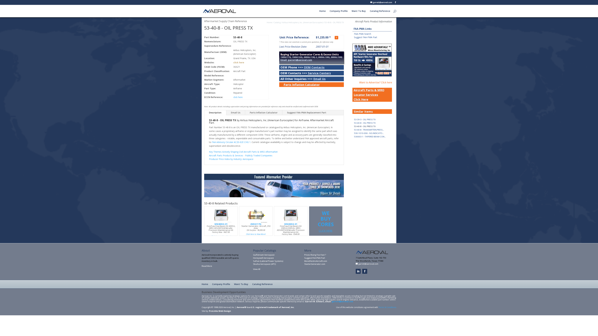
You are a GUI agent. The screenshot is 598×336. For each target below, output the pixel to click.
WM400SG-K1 (221, 224)
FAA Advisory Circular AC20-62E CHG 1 (231, 142)
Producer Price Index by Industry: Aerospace (231, 159)
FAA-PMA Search (362, 33)
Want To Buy (359, 11)
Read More (207, 266)
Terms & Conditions (387, 307)
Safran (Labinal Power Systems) (268, 261)
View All (256, 269)
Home (322, 11)
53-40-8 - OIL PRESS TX (334, 22)
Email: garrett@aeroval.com (296, 59)
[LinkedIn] (358, 271)
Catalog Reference (380, 11)
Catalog (277, 22)
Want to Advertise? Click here (375, 82)
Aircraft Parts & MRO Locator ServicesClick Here (369, 94)
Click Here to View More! (256, 234)
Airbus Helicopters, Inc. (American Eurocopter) (302, 22)
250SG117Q (255, 224)
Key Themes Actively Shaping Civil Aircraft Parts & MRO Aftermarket (243, 151)
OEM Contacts (314, 67)
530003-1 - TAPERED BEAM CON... (370, 136)
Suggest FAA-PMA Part (365, 37)
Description (215, 112)
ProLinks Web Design (220, 311)
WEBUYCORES (326, 221)
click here (238, 62)
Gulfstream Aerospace (264, 254)
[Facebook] (364, 271)
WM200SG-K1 (290, 224)
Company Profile (339, 11)
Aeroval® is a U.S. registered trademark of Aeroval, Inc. (265, 307)
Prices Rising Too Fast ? (315, 254)
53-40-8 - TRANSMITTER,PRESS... (369, 129)
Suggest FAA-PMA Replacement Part (306, 112)
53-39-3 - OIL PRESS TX (365, 119)
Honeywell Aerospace (263, 258)
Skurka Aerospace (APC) (264, 264)
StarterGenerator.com (314, 264)
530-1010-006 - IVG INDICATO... (369, 133)
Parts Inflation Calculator (302, 84)
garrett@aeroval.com (342, 301)
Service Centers (319, 73)
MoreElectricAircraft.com (315, 261)
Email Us (319, 79)
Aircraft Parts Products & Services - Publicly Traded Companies (240, 155)
